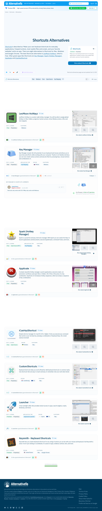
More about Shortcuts (81, 63)
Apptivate (8, 58)
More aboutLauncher (83, 423)
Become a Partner (85, 501)
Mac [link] (33, 79)
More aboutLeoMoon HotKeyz (83, 135)
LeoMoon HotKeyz (49, 54)
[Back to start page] (14, 3)
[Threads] (16, 507)
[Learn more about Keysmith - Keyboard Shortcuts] (11, 442)
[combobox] (79, 3)
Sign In (92, 3)
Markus (20, 491)
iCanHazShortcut (21, 58)
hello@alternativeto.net (37, 497)
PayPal (65, 498)
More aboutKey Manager (83, 171)
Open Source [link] (49, 79)
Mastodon (71, 497)
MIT (19, 246)
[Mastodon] (10, 507)
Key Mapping (24, 164)
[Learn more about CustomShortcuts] (11, 370)
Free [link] (43, 79)
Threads (11, 498)
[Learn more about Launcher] (11, 406)
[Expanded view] (86, 79)
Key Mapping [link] (57, 79)
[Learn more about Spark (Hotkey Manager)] (11, 236)
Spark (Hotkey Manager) (53, 56)
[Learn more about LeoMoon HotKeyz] (11, 118)
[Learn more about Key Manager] (11, 154)
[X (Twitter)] (8, 507)
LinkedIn (23, 498)
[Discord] (5, 507)
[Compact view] (88, 79)
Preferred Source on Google (88, 503)
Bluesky (6, 498)
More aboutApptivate (83, 290)
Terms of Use (83, 491)
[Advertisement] (51, 24)
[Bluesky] (13, 507)
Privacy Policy (83, 494)
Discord (49, 497)
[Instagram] (19, 507)
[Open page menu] (96, 3)
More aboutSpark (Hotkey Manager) (84, 253)
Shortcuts (8, 47)
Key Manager (39, 56)
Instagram (16, 498)
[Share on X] (10, 72)
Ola (15, 491)
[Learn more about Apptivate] (11, 273)
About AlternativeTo (85, 499)
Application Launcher (29, 416)
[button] (41, 113)
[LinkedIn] (22, 507)
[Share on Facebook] (6, 72)
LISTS (53, 3)
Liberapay (59, 498)
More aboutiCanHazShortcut (83, 352)
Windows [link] (38, 79)
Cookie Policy (83, 496)
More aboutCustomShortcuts (83, 388)
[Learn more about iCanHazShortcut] (11, 335)
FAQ (80, 489)
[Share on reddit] (13, 72)
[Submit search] (70, 3)
